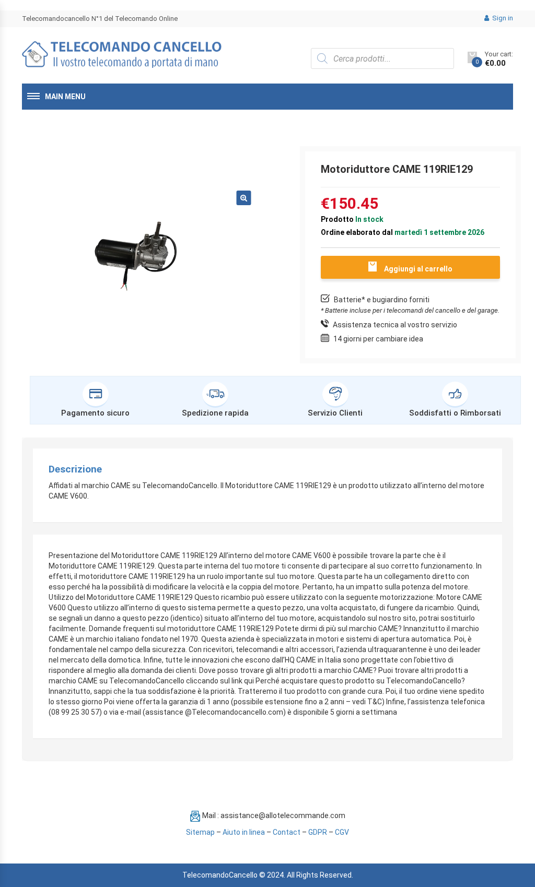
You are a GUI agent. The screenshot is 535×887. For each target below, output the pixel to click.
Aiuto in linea (244, 832)
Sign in (502, 18)
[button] (243, 198)
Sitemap (200, 832)
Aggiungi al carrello (418, 269)
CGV (342, 832)
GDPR (317, 832)
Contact (286, 832)
